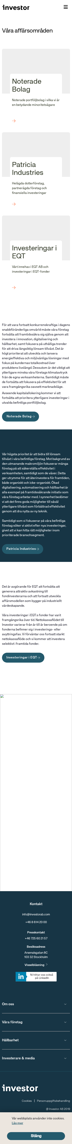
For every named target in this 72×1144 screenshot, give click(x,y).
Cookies (27, 1101)
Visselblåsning (34, 965)
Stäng (36, 1136)
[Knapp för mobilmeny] (65, 7)
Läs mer (17, 1123)
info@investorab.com (36, 914)
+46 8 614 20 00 (36, 922)
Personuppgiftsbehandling (53, 1101)
